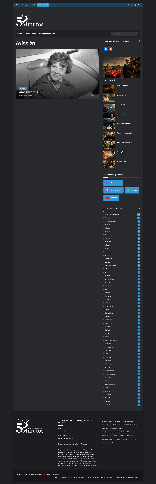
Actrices (107, 282)
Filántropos (108, 303)
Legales (107, 405)
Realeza (107, 225)
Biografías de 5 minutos (28, 95)
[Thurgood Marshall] (109, 136)
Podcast (107, 218)
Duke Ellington (55, 5)
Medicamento (109, 320)
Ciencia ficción (110, 394)
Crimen (107, 401)
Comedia (108, 398)
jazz (115, 435)
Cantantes (108, 235)
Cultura (107, 262)
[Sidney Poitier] (109, 155)
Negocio (107, 316)
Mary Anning (121, 161)
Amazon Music (116, 183)
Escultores (108, 360)
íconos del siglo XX (107, 443)
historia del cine (106, 435)
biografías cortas (128, 421)
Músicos (107, 245)
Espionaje (108, 330)
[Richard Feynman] (109, 126)
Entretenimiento (110, 221)
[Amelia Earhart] (57, 74)
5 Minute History (93, 477)
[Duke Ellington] (109, 89)
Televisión (108, 357)
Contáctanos (62, 435)
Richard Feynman (123, 123)
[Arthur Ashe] (109, 98)
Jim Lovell (120, 114)
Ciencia (107, 238)
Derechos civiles (110, 265)
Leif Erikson (121, 105)
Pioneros (108, 248)
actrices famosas (107, 421)
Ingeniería (108, 343)
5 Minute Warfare (134, 477)
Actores (107, 272)
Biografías (32, 33)
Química (107, 337)
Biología (107, 367)
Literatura (108, 252)
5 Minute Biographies (66, 477)
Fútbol (107, 388)
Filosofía (107, 299)
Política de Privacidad (65, 438)
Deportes (108, 296)
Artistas (107, 292)
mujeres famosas (107, 439)
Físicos (107, 309)
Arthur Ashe (121, 95)
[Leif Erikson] (109, 108)
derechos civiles (116, 425)
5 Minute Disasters (80, 477)
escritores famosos (129, 425)
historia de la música (124, 432)
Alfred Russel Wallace (125, 142)
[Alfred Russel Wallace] (109, 145)
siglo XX (133, 439)
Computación (109, 371)
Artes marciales (110, 384)
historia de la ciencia (117, 428)
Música (107, 228)
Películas (108, 242)
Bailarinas (108, 377)
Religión (107, 333)
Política (107, 275)
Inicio (21, 33)
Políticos (107, 231)
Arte (106, 289)
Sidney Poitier (122, 152)
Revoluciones (109, 279)
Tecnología (108, 286)
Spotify (134, 190)
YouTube (114, 197)
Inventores (108, 323)
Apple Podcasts (116, 190)
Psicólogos (108, 364)
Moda (107, 354)
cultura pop (105, 425)
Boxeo (107, 381)
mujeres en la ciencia (126, 435)
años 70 (117, 421)
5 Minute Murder (106, 477)
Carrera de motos (111, 340)
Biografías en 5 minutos (113, 214)
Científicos (108, 259)
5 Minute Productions (53, 474)
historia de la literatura (108, 432)
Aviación (107, 391)
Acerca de (61, 432)
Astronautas (109, 347)
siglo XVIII (126, 439)
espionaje (105, 428)
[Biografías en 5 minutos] (29, 18)
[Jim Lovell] (109, 117)
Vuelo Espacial (110, 374)
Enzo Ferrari (109, 80)
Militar (107, 269)
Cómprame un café (48, 33)
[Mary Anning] (109, 164)
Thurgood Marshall (124, 133)
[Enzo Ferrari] (121, 67)
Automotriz (108, 326)
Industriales (109, 306)
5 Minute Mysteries (120, 477)
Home (60, 428)
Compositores (109, 350)
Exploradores (109, 313)
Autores (107, 255)
